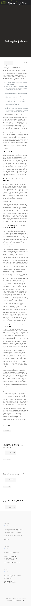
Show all (25, 62)
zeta (23, 600)
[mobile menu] (28, 2)
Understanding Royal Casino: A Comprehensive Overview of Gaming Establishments (13, 445)
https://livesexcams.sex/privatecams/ (12, 338)
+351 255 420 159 (10, 559)
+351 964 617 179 (12, 558)
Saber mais (6, 539)
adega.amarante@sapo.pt (13, 562)
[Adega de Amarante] (14, 2)
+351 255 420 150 (12, 556)
